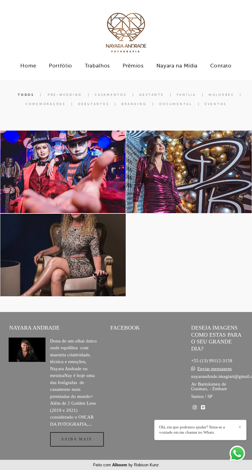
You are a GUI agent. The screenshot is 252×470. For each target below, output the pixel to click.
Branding (134, 104)
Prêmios (133, 66)
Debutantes (93, 104)
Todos (26, 94)
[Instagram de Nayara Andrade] (195, 407)
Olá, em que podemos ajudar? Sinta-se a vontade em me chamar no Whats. (192, 430)
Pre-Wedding (65, 94)
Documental (175, 104)
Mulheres (221, 94)
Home (28, 66)
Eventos (215, 104)
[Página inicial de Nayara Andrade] (126, 29)
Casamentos (111, 94)
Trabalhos (97, 66)
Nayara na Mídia (177, 66)
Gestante (151, 94)
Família (186, 94)
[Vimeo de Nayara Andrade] (203, 407)
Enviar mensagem (214, 369)
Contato (221, 66)
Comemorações (45, 104)
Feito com (126, 465)
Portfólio (60, 66)
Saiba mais (76, 439)
